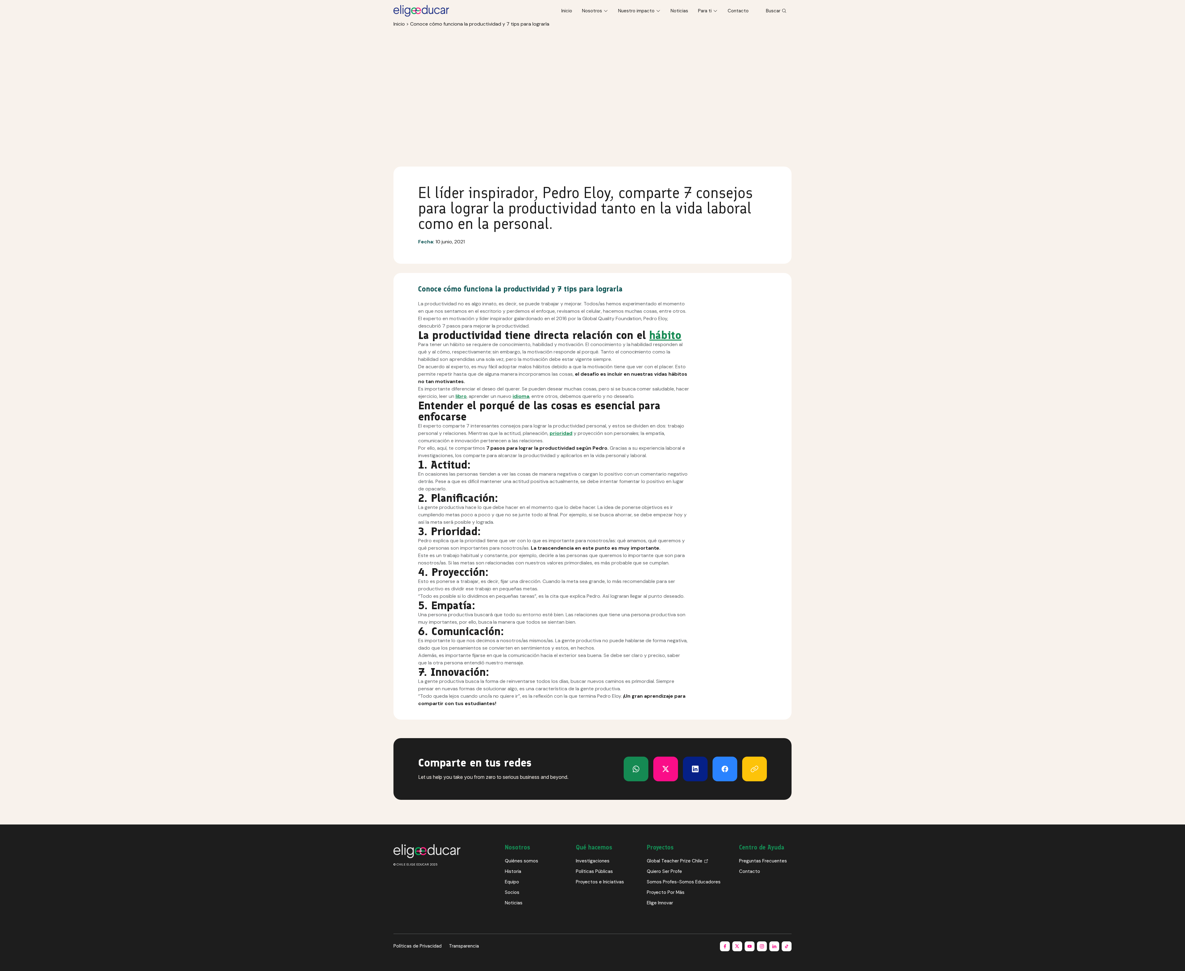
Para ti (705, 11)
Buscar (773, 11)
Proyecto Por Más (665, 892)
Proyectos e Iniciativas (600, 882)
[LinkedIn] (695, 769)
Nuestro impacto (636, 11)
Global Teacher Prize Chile (674, 861)
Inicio (566, 11)
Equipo (512, 882)
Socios (512, 892)
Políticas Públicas (594, 871)
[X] (636, 769)
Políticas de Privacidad (417, 946)
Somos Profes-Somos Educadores (684, 882)
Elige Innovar (660, 903)
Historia (513, 871)
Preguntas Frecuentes (763, 861)
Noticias (679, 11)
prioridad (561, 433)
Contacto (738, 11)
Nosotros (592, 11)
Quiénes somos (521, 861)
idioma (521, 396)
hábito (665, 335)
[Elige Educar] (421, 11)
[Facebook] (725, 769)
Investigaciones (592, 861)
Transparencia (464, 946)
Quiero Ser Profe (664, 871)
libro (461, 396)
